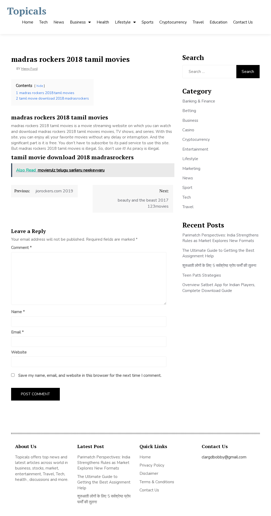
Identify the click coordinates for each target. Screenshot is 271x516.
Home (27, 22)
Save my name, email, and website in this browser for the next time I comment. (89, 375)
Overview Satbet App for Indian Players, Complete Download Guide (218, 287)
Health (103, 22)
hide (40, 86)
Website (19, 352)
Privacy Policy (151, 465)
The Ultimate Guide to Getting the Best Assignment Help (103, 482)
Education (218, 22)
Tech (43, 22)
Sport (187, 187)
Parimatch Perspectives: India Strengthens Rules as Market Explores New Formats (220, 238)
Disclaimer (148, 473)
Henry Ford (29, 69)
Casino (188, 130)
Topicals (26, 10)
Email (17, 332)
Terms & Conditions (156, 482)
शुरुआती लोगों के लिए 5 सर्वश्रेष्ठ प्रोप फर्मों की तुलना (219, 265)
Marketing (191, 168)
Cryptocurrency (173, 22)
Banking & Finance (198, 101)
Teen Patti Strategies (201, 275)
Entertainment (195, 149)
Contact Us (243, 22)
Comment (21, 247)
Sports (147, 22)
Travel (198, 22)
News (58, 22)
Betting (189, 110)
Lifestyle (123, 22)
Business (78, 22)
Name (18, 311)
